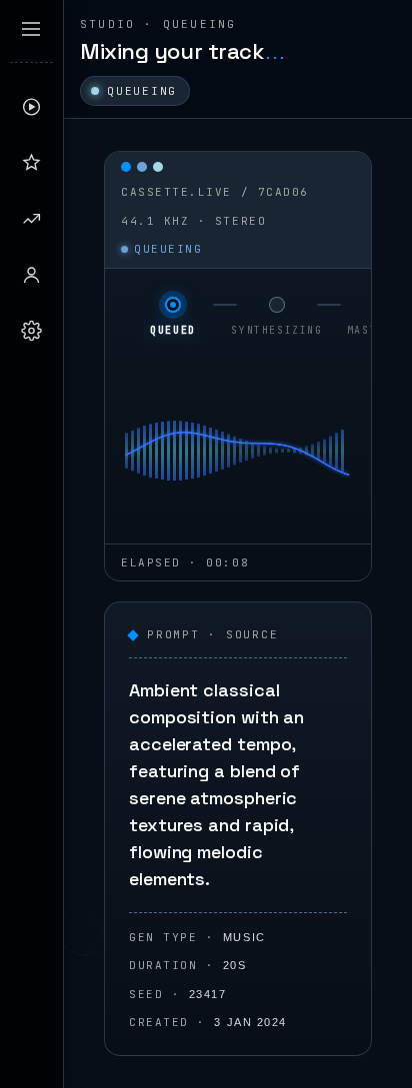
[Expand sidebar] (31, 29)
